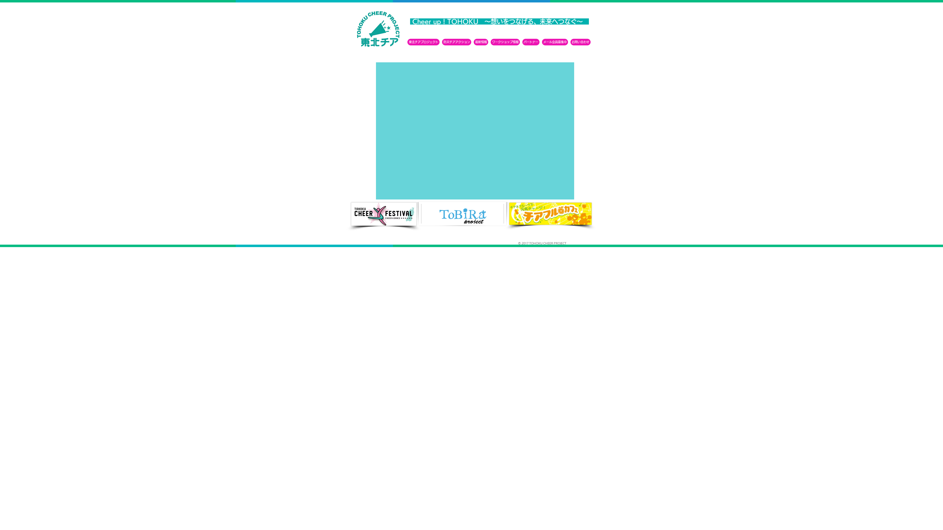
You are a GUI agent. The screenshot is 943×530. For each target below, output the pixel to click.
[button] (505, 42)
